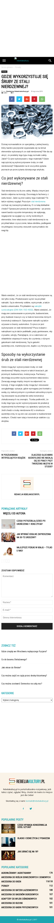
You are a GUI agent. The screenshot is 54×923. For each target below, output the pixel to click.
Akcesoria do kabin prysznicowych (19, 907)
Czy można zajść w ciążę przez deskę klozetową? (24, 675)
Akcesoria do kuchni (12, 903)
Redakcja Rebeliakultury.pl (17, 91)
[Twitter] (31, 809)
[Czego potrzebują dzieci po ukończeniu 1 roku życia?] (8, 524)
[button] (50, 60)
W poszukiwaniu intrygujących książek (13, 456)
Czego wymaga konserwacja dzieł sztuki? (32, 826)
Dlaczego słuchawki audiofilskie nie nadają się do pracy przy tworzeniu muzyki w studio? (40, 461)
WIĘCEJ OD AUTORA (14, 513)
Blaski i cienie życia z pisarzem (33, 838)
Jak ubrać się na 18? (27, 851)
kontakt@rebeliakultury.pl (37, 801)
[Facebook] (23, 809)
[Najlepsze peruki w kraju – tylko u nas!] (8, 550)
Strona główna (7, 67)
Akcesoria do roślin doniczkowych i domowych (26, 877)
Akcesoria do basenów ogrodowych (19, 894)
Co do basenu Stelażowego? (14, 659)
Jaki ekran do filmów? (11, 667)
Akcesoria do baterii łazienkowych (19, 890)
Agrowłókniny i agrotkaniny (16, 873)
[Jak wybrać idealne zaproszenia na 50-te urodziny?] (8, 537)
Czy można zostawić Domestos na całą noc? (21, 683)
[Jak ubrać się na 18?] (8, 855)
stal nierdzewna (38, 201)
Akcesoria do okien (11, 881)
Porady (4, 72)
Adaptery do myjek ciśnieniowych (19, 898)
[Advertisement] (27, 28)
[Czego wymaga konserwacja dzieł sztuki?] (8, 828)
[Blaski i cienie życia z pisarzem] (8, 842)
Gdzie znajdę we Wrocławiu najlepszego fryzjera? (24, 651)
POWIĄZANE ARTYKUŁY (14, 508)
